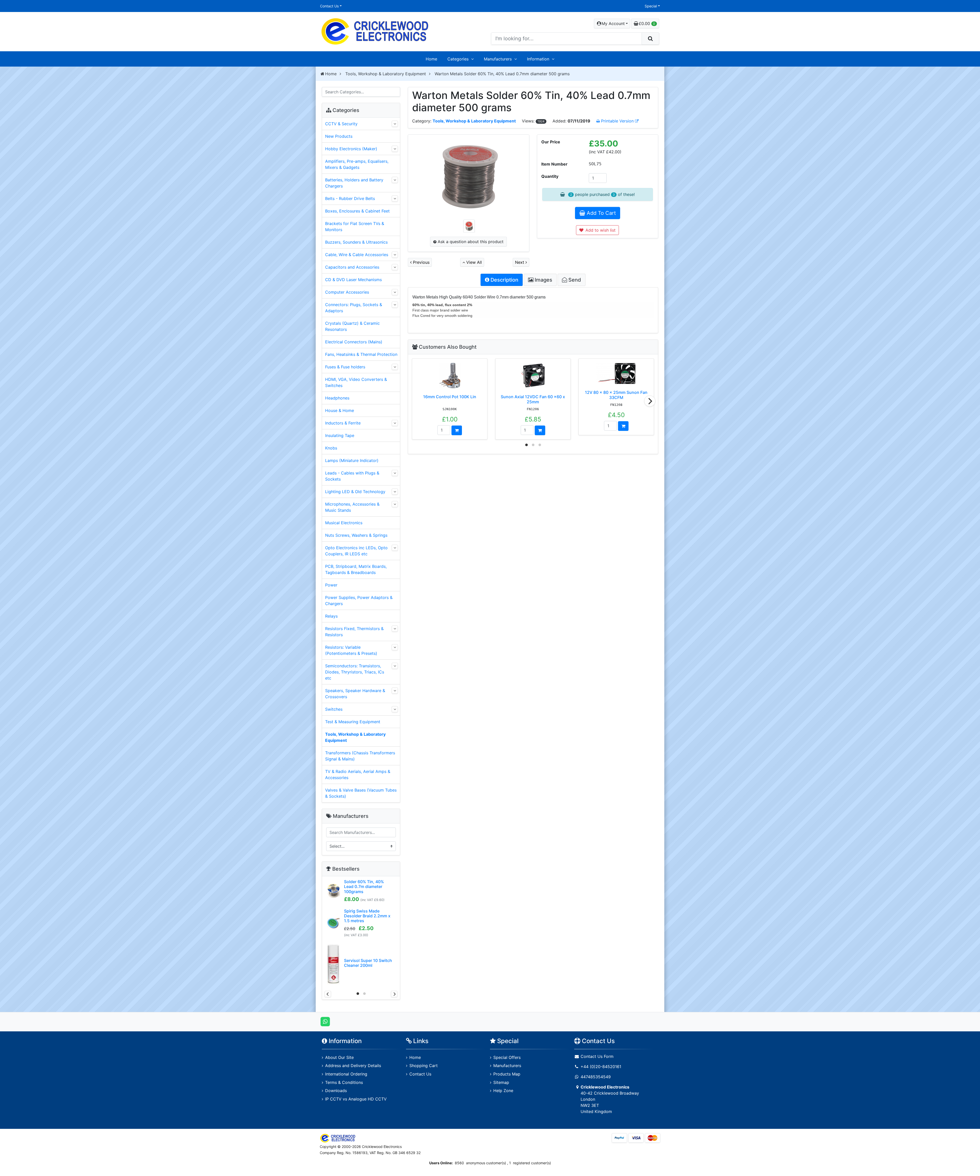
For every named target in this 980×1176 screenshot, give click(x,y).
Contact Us (329, 6)
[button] (612, 23)
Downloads (336, 1090)
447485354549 (596, 1076)
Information (538, 58)
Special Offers (507, 1057)
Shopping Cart (423, 1065)
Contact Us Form (596, 1056)
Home (431, 58)
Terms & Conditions (344, 1082)
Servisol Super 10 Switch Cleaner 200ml (368, 963)
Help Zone (503, 1090)
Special (651, 6)
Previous (421, 262)
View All (473, 262)
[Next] (649, 401)
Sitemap (501, 1082)
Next (520, 262)
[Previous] (328, 994)
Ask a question (470, 241)
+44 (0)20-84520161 (601, 1066)
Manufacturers (498, 58)
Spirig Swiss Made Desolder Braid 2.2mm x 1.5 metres (367, 915)
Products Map (506, 1074)
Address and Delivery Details (353, 1065)
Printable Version (617, 120)
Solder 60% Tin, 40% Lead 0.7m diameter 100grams (364, 886)
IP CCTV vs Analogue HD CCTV (356, 1099)
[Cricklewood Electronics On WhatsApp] (325, 1021)
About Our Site (339, 1057)
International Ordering (346, 1074)
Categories (458, 58)
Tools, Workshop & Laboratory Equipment (385, 73)
